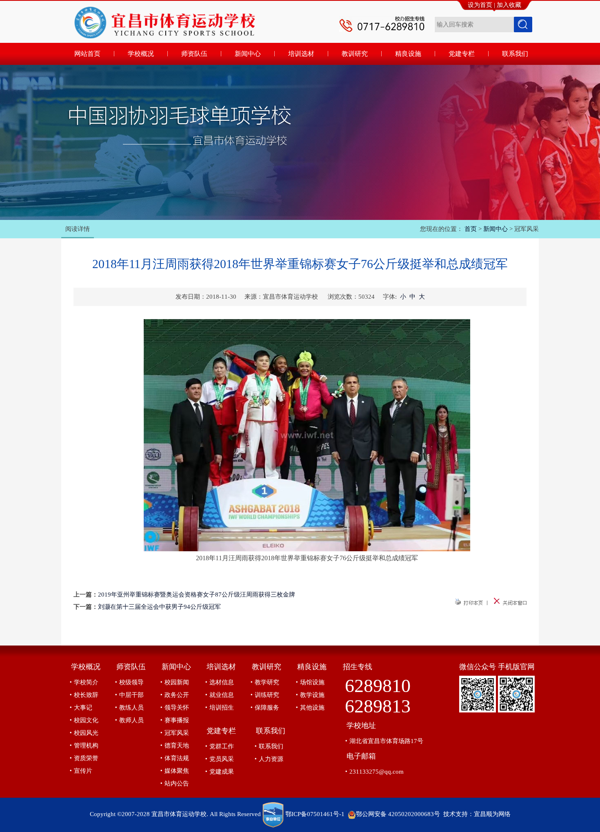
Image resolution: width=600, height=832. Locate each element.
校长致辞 (86, 695)
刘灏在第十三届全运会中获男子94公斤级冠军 (159, 606)
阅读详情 (77, 229)
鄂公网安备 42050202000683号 (398, 814)
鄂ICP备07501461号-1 (314, 814)
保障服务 (267, 707)
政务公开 (176, 695)
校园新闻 (176, 682)
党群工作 (221, 746)
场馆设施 (312, 682)
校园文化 (86, 720)
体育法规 (176, 758)
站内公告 (176, 783)
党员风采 (221, 759)
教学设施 (312, 695)
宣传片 (83, 771)
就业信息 (221, 695)
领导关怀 (176, 707)
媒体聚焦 (176, 771)
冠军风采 (176, 733)
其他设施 (312, 707)
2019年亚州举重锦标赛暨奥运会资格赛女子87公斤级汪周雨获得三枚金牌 (196, 594)
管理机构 (86, 745)
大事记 (83, 707)
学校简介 (86, 682)
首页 (470, 229)
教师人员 (131, 720)
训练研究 (267, 695)
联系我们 (271, 746)
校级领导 (131, 682)
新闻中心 (495, 229)
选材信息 (221, 682)
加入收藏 (509, 5)
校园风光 (86, 733)
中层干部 (131, 695)
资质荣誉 (86, 758)
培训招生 (221, 707)
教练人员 (131, 707)
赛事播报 (176, 720)
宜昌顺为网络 (492, 814)
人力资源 (271, 759)
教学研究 (267, 682)
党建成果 (221, 771)
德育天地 (176, 745)
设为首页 (480, 5)
